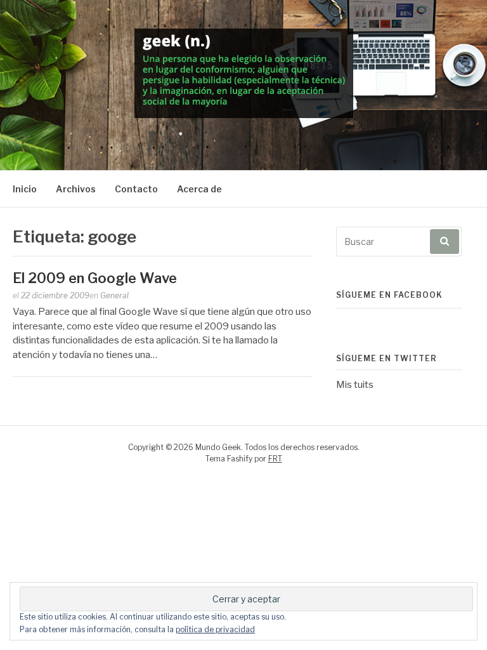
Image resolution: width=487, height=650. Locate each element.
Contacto (136, 188)
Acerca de (199, 188)
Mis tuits (354, 384)
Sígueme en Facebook (389, 295)
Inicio (25, 188)
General (114, 295)
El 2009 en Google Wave (95, 278)
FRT (275, 458)
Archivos (76, 188)
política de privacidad (215, 629)
